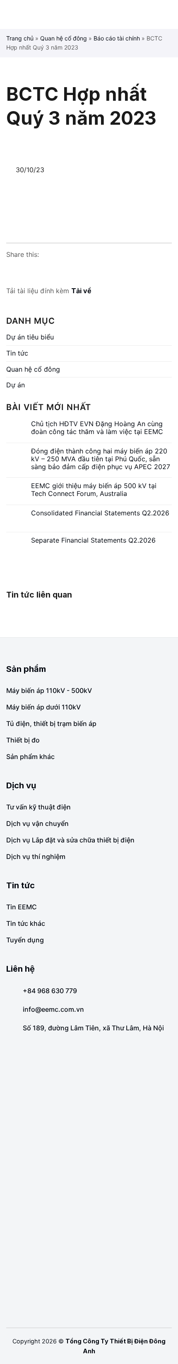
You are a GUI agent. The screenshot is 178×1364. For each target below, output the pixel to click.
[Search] (168, 14)
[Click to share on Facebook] (12, 271)
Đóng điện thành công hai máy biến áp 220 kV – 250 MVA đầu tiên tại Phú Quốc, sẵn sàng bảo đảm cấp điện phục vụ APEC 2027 (100, 459)
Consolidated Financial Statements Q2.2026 (100, 513)
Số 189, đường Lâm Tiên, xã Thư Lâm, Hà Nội (93, 1028)
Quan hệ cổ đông (63, 38)
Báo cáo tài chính (117, 38)
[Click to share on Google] (28, 271)
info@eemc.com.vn (53, 1009)
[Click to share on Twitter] (44, 271)
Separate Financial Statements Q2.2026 (93, 540)
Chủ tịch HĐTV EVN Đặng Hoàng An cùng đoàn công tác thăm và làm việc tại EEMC (97, 428)
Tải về (81, 291)
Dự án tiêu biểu (30, 337)
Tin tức (17, 353)
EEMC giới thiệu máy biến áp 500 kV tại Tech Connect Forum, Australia (93, 490)
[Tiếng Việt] (155, 14)
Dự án (15, 385)
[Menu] (12, 14)
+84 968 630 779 (50, 991)
